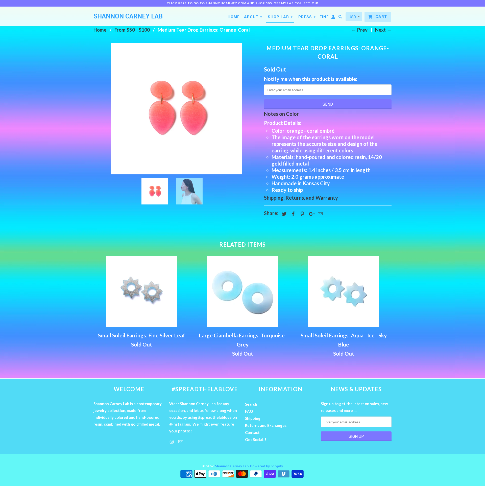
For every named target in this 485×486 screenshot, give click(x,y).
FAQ (249, 411)
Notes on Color (281, 114)
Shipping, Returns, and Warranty (301, 198)
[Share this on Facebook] (292, 214)
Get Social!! (255, 439)
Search (251, 404)
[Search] (340, 18)
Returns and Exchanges (265, 425)
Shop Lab (280, 17)
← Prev (359, 30)
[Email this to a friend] (320, 214)
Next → (383, 30)
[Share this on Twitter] (283, 214)
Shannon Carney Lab (232, 466)
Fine (324, 17)
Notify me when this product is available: (310, 79)
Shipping (252, 418)
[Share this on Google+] (310, 214)
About (253, 17)
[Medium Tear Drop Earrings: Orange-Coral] (176, 108)
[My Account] (333, 18)
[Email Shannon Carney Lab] (181, 442)
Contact (252, 432)
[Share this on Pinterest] (302, 214)
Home (234, 17)
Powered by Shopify (266, 466)
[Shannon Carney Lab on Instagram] (172, 442)
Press (307, 17)
